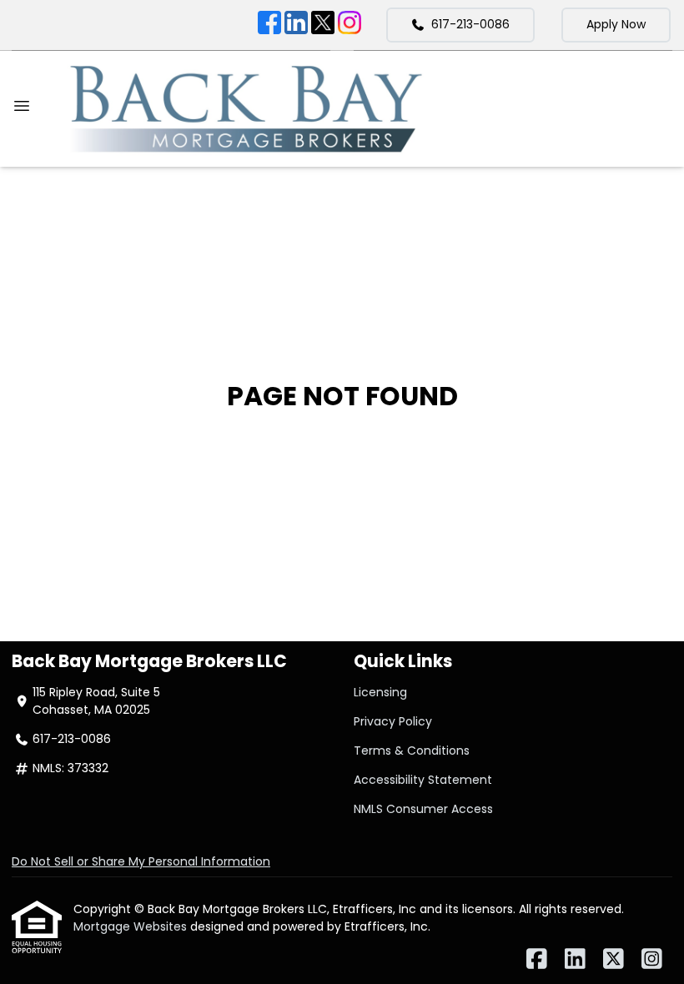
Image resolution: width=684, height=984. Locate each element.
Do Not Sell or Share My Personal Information (141, 861)
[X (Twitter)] (322, 25)
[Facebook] (269, 25)
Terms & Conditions (412, 750)
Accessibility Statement (423, 779)
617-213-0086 (470, 24)
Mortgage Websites (131, 926)
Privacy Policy (393, 721)
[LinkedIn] (296, 25)
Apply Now (616, 24)
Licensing (380, 692)
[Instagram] (349, 25)
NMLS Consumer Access (423, 809)
